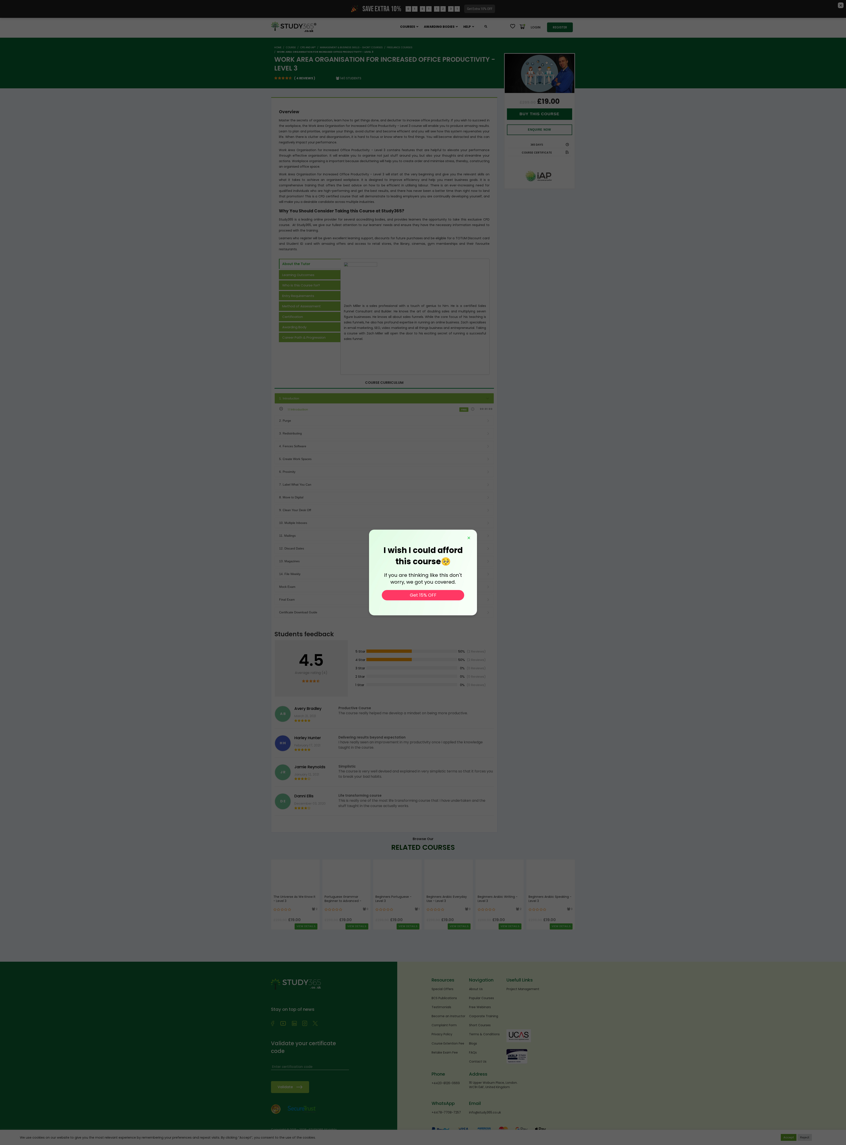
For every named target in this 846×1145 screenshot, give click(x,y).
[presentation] (275, 893)
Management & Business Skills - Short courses (351, 47)
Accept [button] (788, 1137)
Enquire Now (539, 129)
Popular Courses (481, 998)
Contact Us (477, 1061)
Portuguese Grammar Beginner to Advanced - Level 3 (343, 901)
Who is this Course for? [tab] (301, 285)
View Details (306, 926)
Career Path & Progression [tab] (304, 337)
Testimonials (441, 1007)
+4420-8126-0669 (446, 1083)
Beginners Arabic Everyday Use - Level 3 (447, 899)
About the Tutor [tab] (296, 264)
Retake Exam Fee (445, 1052)
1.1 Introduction (298, 409)
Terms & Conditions (484, 1034)
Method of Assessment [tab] (301, 306)
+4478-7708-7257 (446, 1112)
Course (291, 47)
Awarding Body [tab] (294, 327)
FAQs (473, 1052)
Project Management (522, 989)
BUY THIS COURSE (539, 114)
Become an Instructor (448, 1016)
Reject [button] (804, 1137)
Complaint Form (444, 1025)
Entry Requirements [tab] (298, 295)
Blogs (473, 1043)
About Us (476, 989)
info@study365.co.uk (485, 1112)
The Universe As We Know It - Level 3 (294, 899)
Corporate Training (483, 1016)
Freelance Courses (399, 47)
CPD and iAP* (308, 47)
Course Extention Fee (448, 1043)
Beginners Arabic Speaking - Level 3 (550, 899)
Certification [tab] (292, 316)
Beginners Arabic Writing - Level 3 (498, 899)
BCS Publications (444, 998)
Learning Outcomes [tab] (298, 275)
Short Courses (480, 1025)
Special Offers (442, 989)
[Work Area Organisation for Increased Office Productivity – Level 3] (540, 73)
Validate (285, 1086)
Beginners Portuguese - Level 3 (393, 899)
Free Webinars (480, 1007)
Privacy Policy (442, 1034)
